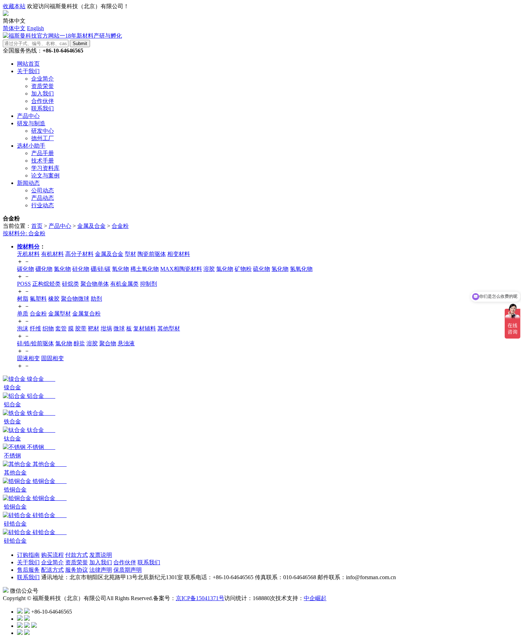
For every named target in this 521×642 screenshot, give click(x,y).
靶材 (93, 328)
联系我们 (149, 562)
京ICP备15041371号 (200, 598)
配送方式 (52, 570)
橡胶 (54, 299)
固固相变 (52, 358)
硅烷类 (70, 284)
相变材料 (178, 254)
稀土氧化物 (144, 269)
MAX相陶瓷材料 (181, 269)
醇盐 (79, 343)
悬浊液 (126, 343)
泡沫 (22, 328)
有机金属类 (124, 284)
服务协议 (76, 570)
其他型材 (168, 328)
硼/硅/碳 (101, 269)
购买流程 (52, 555)
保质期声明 (127, 570)
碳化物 (25, 269)
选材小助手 (31, 146)
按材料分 (28, 246)
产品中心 (28, 116)
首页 (37, 226)
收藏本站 (14, 6)
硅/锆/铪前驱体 (35, 343)
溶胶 (209, 269)
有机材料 (52, 254)
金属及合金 (91, 226)
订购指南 (28, 555)
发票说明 (100, 555)
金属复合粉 (86, 314)
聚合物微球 (75, 299)
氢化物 (279, 269)
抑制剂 (148, 284)
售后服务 (28, 570)
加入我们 (100, 562)
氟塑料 (38, 299)
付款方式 (76, 555)
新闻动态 (28, 183)
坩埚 (106, 328)
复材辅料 (144, 328)
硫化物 (261, 269)
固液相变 (28, 358)
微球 (119, 328)
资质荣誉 (76, 562)
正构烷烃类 (46, 284)
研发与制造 (31, 123)
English (35, 28)
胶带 (80, 328)
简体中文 (14, 28)
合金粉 (120, 226)
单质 (22, 314)
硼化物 (43, 269)
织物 (48, 328)
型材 (130, 254)
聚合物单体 (94, 284)
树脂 (22, 299)
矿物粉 (243, 269)
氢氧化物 (301, 269)
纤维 (35, 328)
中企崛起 (315, 598)
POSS (24, 284)
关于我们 (28, 71)
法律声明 (100, 570)
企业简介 (52, 562)
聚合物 (107, 343)
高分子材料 (79, 254)
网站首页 (28, 64)
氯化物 (224, 269)
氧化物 (120, 269)
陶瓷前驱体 (152, 254)
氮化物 (62, 269)
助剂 (96, 299)
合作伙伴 (124, 562)
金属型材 (59, 314)
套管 (61, 328)
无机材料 (28, 254)
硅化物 (80, 269)
